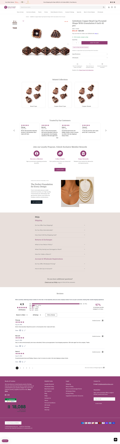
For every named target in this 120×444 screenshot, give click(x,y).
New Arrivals (20, 12)
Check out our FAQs (51, 282)
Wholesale (100, 12)
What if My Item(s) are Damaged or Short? (48, 249)
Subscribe (98, 403)
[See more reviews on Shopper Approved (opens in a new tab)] (25, 330)
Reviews (47, 407)
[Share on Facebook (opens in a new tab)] (20, 330)
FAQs (46, 395)
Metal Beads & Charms (56, 12)
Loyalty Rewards (49, 384)
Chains (46, 12)
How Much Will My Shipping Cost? (46, 235)
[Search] (103, 7)
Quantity (74, 39)
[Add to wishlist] (23, 21)
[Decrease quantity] (73, 42)
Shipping (68, 384)
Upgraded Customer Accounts (74, 395)
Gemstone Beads (30, 12)
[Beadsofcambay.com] (10, 7)
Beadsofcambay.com (13, 426)
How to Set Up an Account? (43, 268)
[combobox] (63, 7)
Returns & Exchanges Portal (74, 388)
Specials (79, 12)
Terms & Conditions (50, 402)
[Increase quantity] (79, 42)
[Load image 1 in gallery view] (46, 43)
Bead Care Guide (49, 388)
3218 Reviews (23, 309)
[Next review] (105, 130)
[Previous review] (14, 130)
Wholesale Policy (49, 386)
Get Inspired (37, 202)
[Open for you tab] (115, 439)
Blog (46, 393)
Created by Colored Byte (24, 426)
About (46, 400)
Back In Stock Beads (89, 12)
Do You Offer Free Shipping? (44, 225)
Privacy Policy (70, 393)
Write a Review (51, 315)
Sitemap (47, 409)
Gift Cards (47, 405)
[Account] (109, 7)
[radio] (60, 303)
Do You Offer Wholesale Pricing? (45, 264)
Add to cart (94, 42)
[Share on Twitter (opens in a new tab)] (22, 330)
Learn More (60, 169)
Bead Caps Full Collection (86, 70)
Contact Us (48, 398)
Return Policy (69, 386)
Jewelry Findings (69, 12)
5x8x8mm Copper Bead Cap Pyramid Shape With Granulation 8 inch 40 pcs (47, 16)
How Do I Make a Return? (43, 254)
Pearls (39, 12)
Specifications (76, 54)
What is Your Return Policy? (43, 244)
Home (27, 16)
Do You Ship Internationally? (44, 230)
